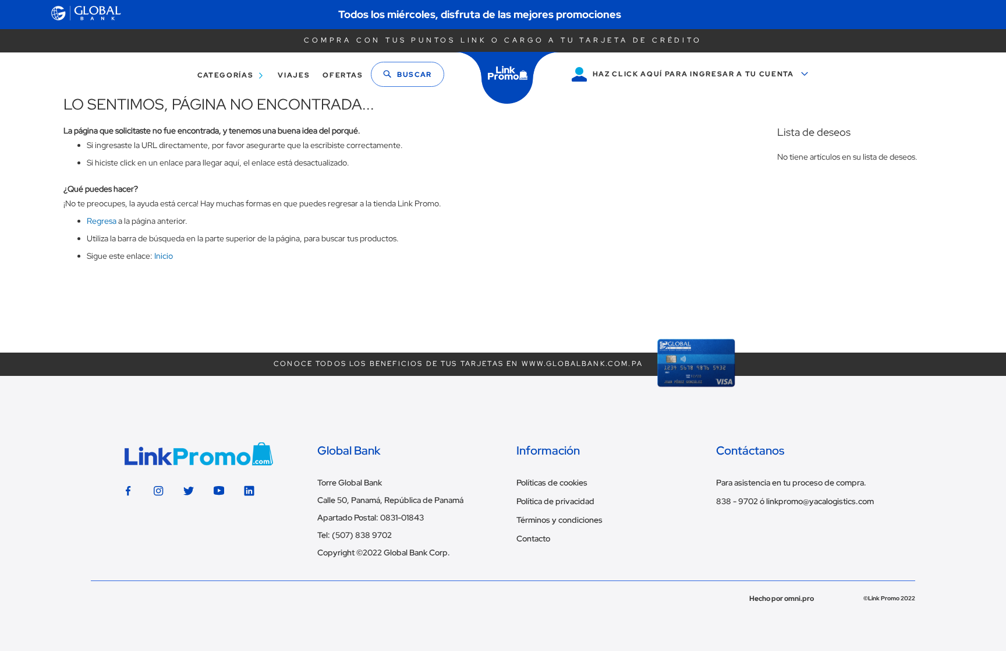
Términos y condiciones (559, 520)
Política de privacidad (555, 501)
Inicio (163, 256)
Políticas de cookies (551, 482)
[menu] (276, 75)
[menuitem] (227, 75)
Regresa (101, 221)
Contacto (533, 538)
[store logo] (507, 78)
